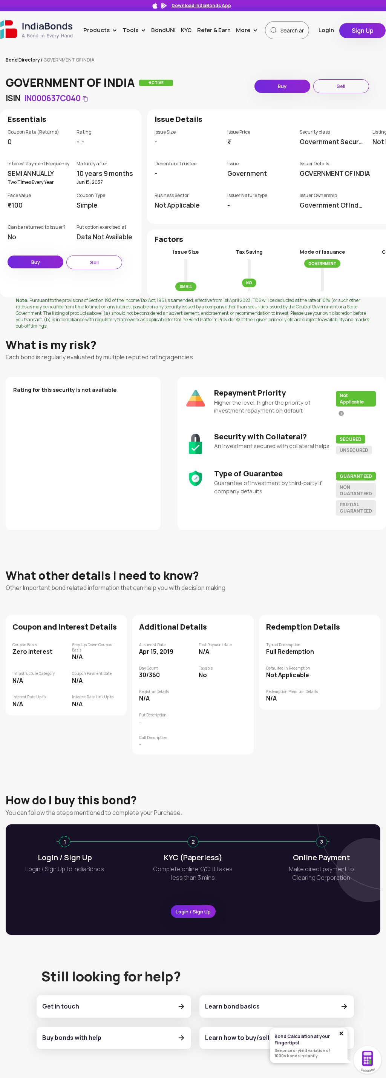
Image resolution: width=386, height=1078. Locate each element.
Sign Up (363, 30)
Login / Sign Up (193, 911)
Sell (341, 86)
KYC (186, 30)
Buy (282, 86)
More (248, 30)
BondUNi (163, 30)
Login (326, 30)
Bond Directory (23, 60)
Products (101, 30)
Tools (136, 30)
